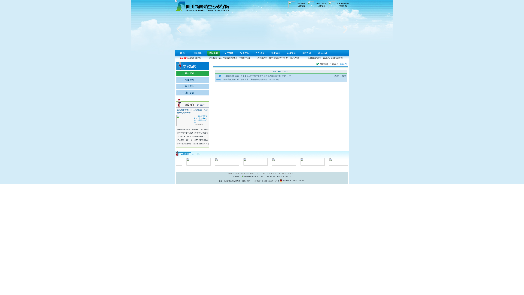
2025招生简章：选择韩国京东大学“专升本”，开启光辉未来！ (276, 58)
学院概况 (198, 53)
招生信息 (260, 53)
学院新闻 (213, 53)
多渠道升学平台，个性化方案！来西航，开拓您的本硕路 (226, 58)
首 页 (182, 53)
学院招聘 (307, 53)
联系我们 (322, 53)
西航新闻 (189, 73)
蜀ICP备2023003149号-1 (270, 181)
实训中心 (244, 53)
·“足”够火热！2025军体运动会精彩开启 (190, 137)
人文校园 (229, 53)
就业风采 (275, 53)
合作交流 (291, 53)
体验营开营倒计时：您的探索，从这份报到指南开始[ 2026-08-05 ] (251, 80)
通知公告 (189, 93)
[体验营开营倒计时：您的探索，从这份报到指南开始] (184, 116)
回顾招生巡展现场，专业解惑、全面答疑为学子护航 (323, 58)
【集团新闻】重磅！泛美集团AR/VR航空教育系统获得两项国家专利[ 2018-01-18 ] (258, 76)
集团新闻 (189, 80)
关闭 (343, 76)
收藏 (336, 76)
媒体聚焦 (189, 86)
